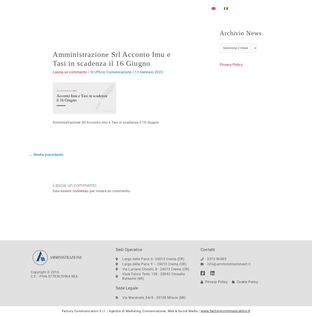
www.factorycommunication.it (225, 311)
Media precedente (46, 154)
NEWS (198, 8)
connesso (81, 191)
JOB (182, 8)
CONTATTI (163, 8)
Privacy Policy (231, 64)
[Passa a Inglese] (213, 8)
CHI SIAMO (109, 8)
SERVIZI (137, 8)
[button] (273, 7)
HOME (88, 8)
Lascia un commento (70, 72)
